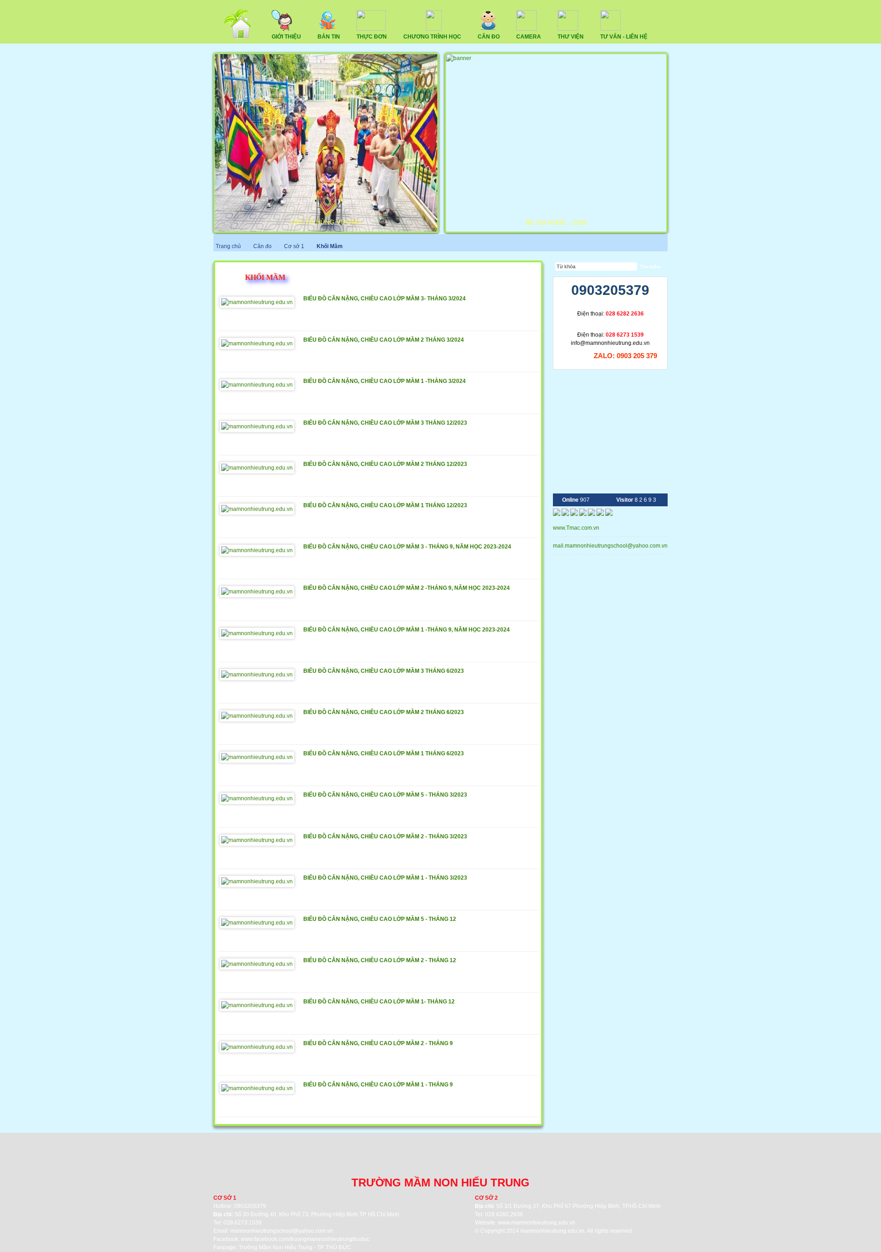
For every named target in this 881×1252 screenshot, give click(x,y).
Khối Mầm (330, 246)
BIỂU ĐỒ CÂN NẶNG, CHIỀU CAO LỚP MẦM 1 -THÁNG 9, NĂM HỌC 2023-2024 (406, 629)
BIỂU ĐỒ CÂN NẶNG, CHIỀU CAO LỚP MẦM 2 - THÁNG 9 (378, 1043)
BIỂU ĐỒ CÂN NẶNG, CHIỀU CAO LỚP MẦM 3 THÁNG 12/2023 (385, 423)
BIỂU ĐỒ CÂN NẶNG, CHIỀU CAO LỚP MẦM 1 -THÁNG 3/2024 (384, 381)
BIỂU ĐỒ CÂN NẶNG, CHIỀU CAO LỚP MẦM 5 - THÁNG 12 (379, 919)
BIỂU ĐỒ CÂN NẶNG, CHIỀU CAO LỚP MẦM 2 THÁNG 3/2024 (383, 340)
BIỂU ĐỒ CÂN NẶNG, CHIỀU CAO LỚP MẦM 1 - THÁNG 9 (378, 1084)
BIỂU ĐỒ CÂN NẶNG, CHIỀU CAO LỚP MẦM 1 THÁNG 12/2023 (385, 505)
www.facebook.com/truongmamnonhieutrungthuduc (305, 1239)
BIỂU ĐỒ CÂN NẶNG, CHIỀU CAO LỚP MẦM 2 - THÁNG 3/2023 (385, 836)
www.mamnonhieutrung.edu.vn (536, 1222)
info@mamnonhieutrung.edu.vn (610, 343)
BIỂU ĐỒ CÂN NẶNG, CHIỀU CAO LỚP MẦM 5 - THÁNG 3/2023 (385, 795)
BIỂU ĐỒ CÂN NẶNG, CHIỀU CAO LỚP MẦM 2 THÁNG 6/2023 (383, 712)
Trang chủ (228, 246)
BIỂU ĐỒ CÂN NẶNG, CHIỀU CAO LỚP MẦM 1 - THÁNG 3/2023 (385, 878)
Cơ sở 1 (295, 246)
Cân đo (262, 246)
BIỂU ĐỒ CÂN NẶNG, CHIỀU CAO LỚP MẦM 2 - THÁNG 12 (379, 960)
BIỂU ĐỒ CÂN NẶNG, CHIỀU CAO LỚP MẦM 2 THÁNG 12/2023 (385, 464)
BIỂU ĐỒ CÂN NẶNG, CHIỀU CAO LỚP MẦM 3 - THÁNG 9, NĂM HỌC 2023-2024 (407, 546)
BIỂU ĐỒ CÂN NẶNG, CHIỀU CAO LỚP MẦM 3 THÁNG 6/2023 (383, 671)
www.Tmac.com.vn (576, 528)
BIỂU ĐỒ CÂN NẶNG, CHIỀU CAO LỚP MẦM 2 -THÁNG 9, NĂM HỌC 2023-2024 (406, 588)
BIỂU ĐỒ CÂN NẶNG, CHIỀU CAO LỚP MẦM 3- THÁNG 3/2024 (384, 298)
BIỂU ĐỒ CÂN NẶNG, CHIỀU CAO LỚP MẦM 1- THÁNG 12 (379, 1001)
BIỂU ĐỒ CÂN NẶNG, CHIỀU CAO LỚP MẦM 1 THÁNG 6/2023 (383, 753)
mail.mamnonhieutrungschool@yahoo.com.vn (611, 546)
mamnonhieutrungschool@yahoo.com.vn (281, 1231)
